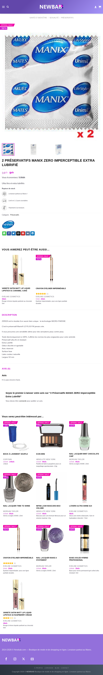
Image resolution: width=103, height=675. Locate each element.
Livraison (48, 668)
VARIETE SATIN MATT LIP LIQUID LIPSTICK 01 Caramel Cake (16, 289)
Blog (57, 668)
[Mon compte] (95, 7)
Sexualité (54, 18)
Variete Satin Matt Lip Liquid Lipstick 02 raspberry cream (17, 614)
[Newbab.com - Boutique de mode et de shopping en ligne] (51, 6)
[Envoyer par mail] (18, 233)
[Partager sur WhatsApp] (4, 233)
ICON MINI (40, 454)
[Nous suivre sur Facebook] (6, 659)
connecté (22, 401)
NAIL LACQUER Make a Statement (46, 559)
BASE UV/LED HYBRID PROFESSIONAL (78, 559)
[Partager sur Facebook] (9, 233)
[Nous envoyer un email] (32, 659)
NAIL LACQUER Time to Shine (16, 506)
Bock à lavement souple (15, 454)
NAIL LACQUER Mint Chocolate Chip (84, 455)
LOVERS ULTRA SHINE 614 (80, 506)
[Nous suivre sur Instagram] (14, 659)
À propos (38, 668)
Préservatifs (67, 18)
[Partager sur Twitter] (13, 233)
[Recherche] (8, 6)
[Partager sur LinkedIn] (32, 233)
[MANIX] (8, 224)
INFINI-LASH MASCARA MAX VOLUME (48, 507)
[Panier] (100, 7)
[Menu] (3, 7)
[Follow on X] (23, 659)
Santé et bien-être (38, 18)
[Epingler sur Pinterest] (23, 233)
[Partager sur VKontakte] (27, 233)
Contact (65, 668)
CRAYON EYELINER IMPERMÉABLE (51, 288)
